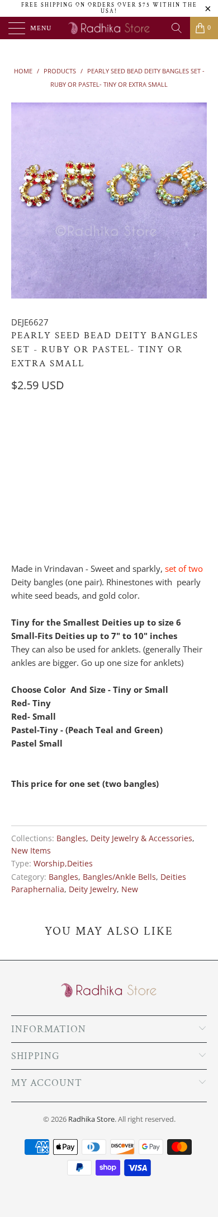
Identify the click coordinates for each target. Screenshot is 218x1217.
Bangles (71, 838)
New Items (31, 851)
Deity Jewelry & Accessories (141, 838)
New (129, 889)
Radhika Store (91, 1119)
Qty (18, 484)
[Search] (176, 28)
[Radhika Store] (109, 28)
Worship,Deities (63, 864)
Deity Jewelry (93, 889)
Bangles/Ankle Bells (119, 877)
